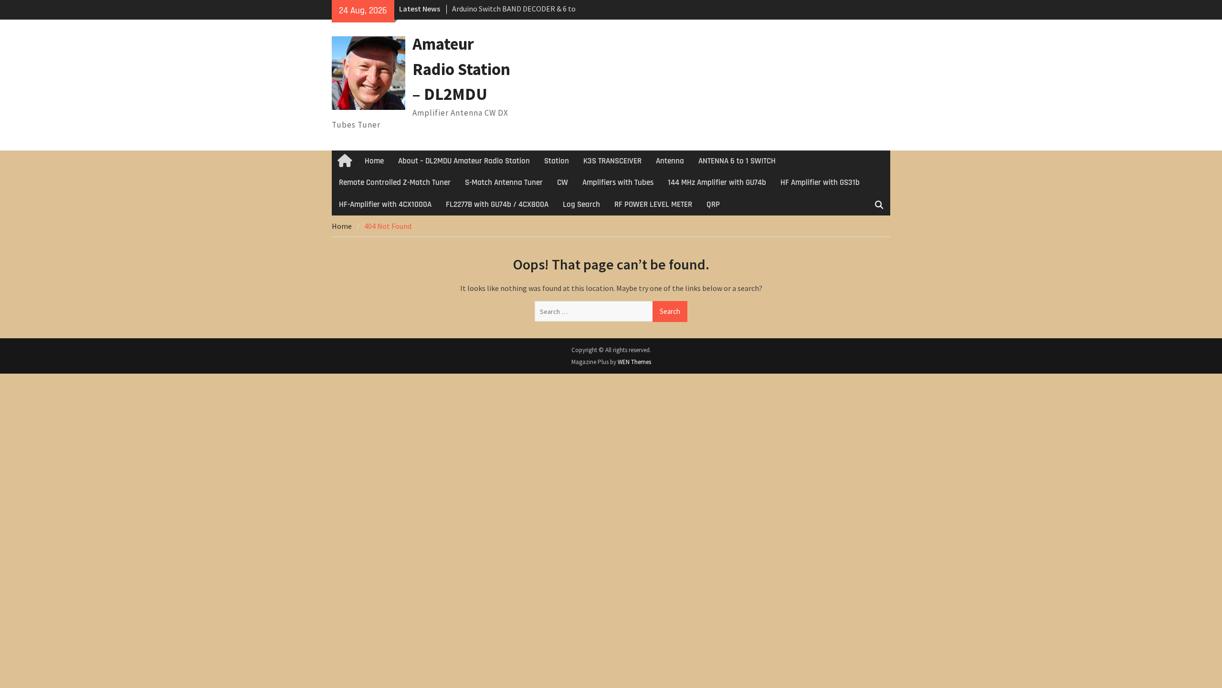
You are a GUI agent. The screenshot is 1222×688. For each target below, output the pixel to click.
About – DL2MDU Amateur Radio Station (464, 161)
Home (374, 161)
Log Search (581, 204)
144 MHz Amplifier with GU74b (717, 182)
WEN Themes (634, 362)
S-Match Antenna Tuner (504, 182)
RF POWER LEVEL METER (653, 204)
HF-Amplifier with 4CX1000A (385, 204)
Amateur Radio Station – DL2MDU (461, 69)
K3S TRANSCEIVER (612, 161)
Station (556, 161)
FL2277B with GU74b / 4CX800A (497, 204)
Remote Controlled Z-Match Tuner (395, 182)
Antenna (670, 161)
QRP (713, 204)
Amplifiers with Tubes (617, 182)
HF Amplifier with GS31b (820, 182)
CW (562, 182)
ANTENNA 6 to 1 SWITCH (737, 161)
